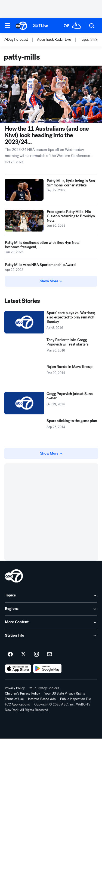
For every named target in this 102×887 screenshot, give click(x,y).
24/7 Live (40, 25)
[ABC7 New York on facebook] (10, 654)
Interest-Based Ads (42, 699)
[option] (20, 40)
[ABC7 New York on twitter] (23, 654)
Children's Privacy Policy (22, 693)
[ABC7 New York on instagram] (36, 654)
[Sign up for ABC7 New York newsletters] (49, 654)
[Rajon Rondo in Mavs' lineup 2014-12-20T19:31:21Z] (24, 376)
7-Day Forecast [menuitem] (16, 40)
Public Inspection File (75, 699)
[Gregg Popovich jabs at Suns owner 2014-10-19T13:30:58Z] (24, 403)
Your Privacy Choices (44, 688)
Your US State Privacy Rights (64, 693)
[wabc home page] (14, 575)
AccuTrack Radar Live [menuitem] (54, 40)
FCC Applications (17, 704)
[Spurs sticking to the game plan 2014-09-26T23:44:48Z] (24, 430)
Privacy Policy (15, 688)
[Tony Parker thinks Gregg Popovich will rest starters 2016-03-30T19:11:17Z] (24, 349)
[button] (7, 25)
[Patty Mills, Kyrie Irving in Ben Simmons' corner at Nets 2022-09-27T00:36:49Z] (24, 190)
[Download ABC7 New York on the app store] (18, 668)
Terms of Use (14, 699)
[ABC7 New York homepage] (21, 25)
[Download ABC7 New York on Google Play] (47, 668)
